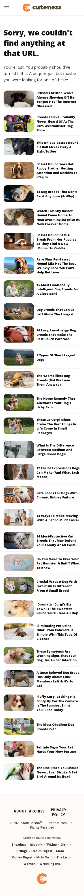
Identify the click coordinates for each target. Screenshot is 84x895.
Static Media (30, 823)
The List (63, 857)
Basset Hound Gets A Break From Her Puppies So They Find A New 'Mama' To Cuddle (56, 241)
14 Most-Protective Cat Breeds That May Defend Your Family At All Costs (56, 540)
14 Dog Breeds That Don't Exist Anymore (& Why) (57, 194)
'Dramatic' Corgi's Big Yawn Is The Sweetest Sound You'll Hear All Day (57, 608)
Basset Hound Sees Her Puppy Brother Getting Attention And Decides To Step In (57, 170)
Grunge (22, 851)
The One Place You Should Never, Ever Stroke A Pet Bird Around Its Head (57, 772)
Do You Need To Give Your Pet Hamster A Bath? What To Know (58, 563)
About (20, 811)
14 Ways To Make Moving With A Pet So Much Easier (58, 518)
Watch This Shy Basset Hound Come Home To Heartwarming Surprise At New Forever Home (58, 217)
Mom (60, 851)
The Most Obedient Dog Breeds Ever (55, 726)
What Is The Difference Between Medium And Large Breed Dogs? (55, 449)
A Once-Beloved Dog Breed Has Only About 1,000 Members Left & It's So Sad (58, 679)
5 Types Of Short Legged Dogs (56, 357)
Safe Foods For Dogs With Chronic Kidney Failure (57, 495)
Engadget (19, 844)
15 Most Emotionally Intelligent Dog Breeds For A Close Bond (58, 289)
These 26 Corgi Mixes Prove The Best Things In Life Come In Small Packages (56, 426)
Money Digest (21, 857)
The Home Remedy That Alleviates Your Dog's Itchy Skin (56, 402)
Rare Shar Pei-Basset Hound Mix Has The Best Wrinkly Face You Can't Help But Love (56, 266)
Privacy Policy (58, 812)
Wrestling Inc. (50, 864)
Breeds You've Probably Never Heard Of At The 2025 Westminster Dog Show (56, 123)
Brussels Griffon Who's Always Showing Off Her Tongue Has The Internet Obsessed (56, 99)
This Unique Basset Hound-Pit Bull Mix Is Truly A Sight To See (58, 147)
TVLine (51, 844)
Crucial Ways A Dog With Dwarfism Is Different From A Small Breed (57, 585)
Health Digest (41, 851)
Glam (64, 844)
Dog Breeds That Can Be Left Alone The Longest (56, 312)
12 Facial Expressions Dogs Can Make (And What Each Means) (58, 472)
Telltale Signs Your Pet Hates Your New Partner (56, 749)
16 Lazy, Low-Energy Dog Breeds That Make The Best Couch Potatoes (56, 334)
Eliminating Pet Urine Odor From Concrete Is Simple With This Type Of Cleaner (57, 632)
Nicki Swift (44, 857)
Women (30, 864)
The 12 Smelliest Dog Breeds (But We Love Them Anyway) (53, 380)
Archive (37, 811)
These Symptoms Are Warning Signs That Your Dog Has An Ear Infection (57, 655)
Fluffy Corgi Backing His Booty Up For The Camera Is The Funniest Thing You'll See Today (57, 703)
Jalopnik (36, 844)
